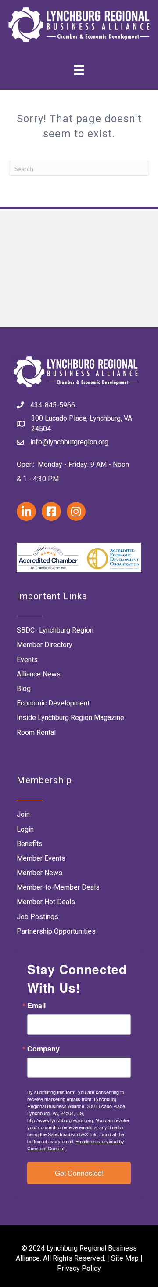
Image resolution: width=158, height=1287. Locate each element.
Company (43, 1048)
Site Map (125, 1258)
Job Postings (37, 917)
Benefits (30, 844)
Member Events (41, 858)
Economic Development (53, 703)
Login (25, 829)
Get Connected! (79, 1173)
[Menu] (79, 69)
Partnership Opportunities (56, 931)
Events (27, 659)
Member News (39, 873)
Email (36, 1005)
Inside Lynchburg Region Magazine (70, 717)
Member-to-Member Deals (58, 887)
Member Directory (44, 644)
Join (23, 814)
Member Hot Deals (46, 902)
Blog (24, 688)
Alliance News (39, 674)
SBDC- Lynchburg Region (55, 630)
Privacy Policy (79, 1268)
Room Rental (36, 732)
